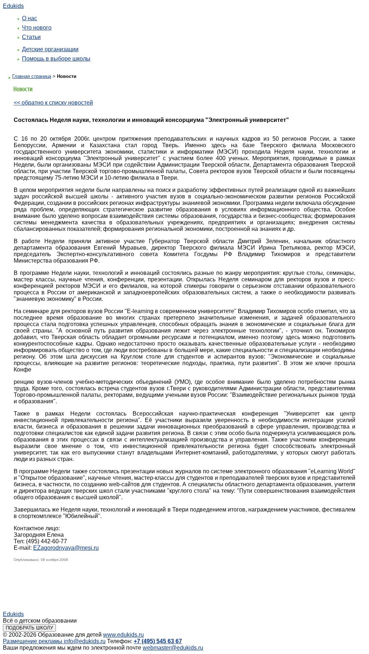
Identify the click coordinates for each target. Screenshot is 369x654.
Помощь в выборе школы (56, 59)
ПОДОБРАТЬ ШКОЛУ (29, 628)
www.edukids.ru (123, 635)
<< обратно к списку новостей (53, 103)
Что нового (37, 28)
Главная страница (31, 76)
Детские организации (50, 49)
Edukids (13, 6)
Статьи (31, 37)
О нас (29, 18)
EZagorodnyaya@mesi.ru (66, 548)
